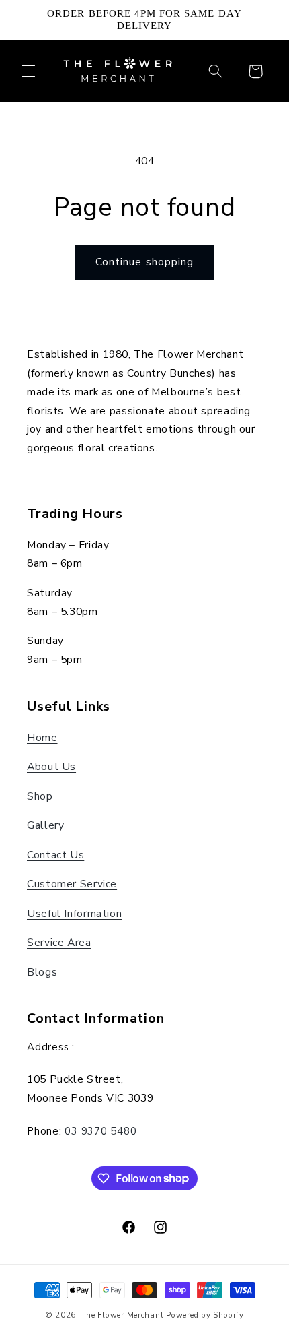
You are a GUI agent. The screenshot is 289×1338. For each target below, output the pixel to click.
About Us (51, 766)
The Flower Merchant (123, 1315)
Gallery (45, 825)
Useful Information (74, 913)
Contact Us (55, 855)
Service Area (59, 942)
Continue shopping (144, 262)
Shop (40, 796)
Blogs (42, 972)
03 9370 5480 (100, 1131)
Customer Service (72, 884)
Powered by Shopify (204, 1315)
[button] (28, 71)
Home (42, 737)
